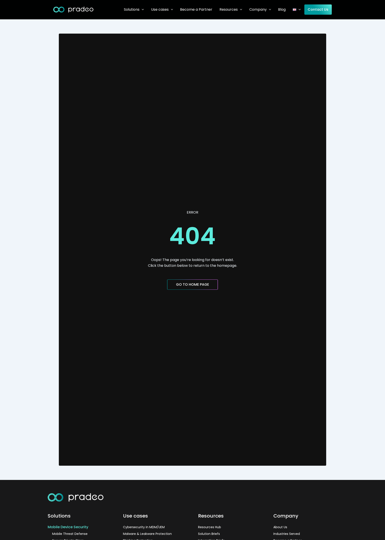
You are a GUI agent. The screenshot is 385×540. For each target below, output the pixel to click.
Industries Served (286, 534)
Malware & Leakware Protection (147, 534)
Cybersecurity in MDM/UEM (144, 527)
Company (258, 9)
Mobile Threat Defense (70, 534)
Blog (282, 9)
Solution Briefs (209, 534)
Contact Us (318, 9)
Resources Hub (209, 527)
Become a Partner (196, 9)
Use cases (160, 9)
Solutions (131, 9)
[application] (141, 9)
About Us (280, 527)
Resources (228, 9)
